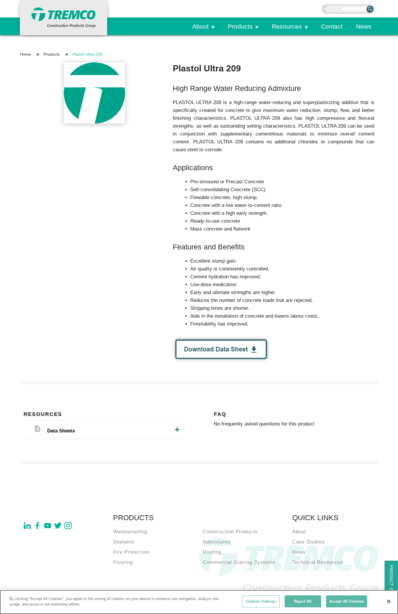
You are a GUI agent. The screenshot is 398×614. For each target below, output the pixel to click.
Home (25, 54)
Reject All (302, 601)
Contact (332, 26)
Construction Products (230, 531)
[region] (199, 602)
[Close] (388, 601)
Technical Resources (317, 562)
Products (240, 26)
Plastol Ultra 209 (87, 54)
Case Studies (308, 542)
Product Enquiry (391, 586)
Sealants (123, 542)
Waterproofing (130, 531)
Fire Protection (131, 552)
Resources (287, 26)
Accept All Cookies (346, 601)
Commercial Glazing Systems (239, 562)
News (363, 26)
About (200, 26)
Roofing (212, 552)
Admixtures (216, 542)
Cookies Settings (261, 601)
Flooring (123, 562)
